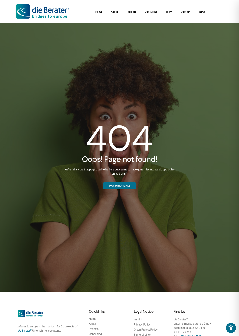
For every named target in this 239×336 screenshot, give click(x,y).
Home (98, 11)
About (114, 11)
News (202, 11)
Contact (185, 11)
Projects (131, 11)
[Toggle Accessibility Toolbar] (231, 328)
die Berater (24, 330)
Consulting (151, 11)
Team (169, 11)
